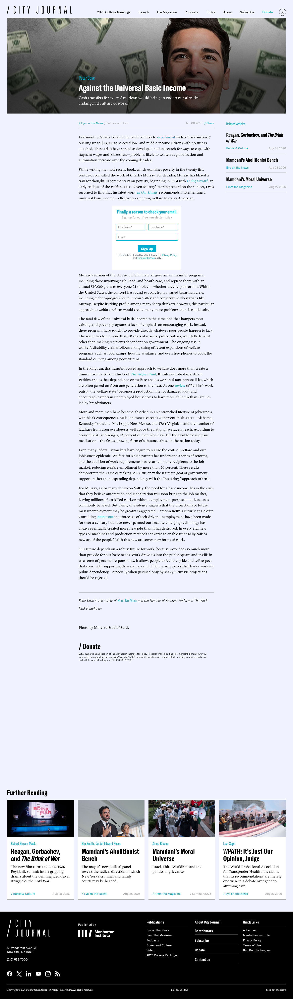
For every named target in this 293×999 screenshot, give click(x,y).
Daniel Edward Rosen (108, 843)
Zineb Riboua (160, 843)
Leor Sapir (229, 843)
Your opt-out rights (276, 989)
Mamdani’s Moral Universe (249, 179)
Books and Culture (159, 945)
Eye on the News (95, 894)
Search (144, 12)
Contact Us (202, 959)
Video (150, 950)
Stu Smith (88, 843)
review (180, 385)
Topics (210, 12)
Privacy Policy (169, 255)
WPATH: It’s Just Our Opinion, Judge (248, 855)
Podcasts (191, 12)
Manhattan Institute (256, 935)
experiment (166, 136)
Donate (267, 12)
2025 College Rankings (114, 12)
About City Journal (207, 922)
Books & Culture (24, 894)
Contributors (204, 930)
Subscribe (247, 12)
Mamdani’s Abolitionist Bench (252, 160)
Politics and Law (117, 123)
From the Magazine (168, 894)
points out (105, 516)
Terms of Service (146, 257)
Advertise (249, 930)
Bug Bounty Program (257, 950)
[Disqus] (146, 723)
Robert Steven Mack (23, 843)
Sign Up (147, 249)
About (227, 12)
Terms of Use (252, 945)
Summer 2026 (201, 893)
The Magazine (167, 12)
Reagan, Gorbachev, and (254, 138)
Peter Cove (87, 78)
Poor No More (127, 600)
